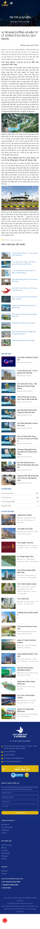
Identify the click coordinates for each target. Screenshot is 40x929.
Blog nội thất (20, 506)
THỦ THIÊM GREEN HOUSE (26, 584)
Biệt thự (4, 848)
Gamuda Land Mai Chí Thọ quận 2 (23, 323)
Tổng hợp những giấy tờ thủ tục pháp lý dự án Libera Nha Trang (27, 452)
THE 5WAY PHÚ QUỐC (25, 529)
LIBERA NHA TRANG (24, 515)
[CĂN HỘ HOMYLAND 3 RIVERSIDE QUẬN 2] (8, 672)
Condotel (4, 850)
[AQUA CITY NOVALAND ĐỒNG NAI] (8, 713)
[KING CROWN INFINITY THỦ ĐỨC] (8, 658)
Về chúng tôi (5, 824)
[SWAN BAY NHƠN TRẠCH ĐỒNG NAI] (8, 686)
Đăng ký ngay (20, 812)
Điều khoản (15, 903)
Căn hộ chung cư (6, 845)
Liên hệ (3, 833)
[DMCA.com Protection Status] (26, 775)
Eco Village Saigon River (25, 556)
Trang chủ (13, 21)
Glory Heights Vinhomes (25, 543)
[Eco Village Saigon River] (8, 560)
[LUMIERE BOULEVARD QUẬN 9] (8, 617)
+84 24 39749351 (9, 755)
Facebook (4, 871)
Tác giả (9, 903)
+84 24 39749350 (9, 751)
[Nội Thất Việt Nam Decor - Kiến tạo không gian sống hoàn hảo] (8, 467)
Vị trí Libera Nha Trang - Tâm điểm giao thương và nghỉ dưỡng (27, 386)
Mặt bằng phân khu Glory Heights (23, 340)
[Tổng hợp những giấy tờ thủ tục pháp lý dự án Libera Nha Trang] (8, 453)
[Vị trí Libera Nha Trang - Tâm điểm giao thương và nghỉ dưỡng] (8, 388)
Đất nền (4, 859)
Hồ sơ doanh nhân (20, 501)
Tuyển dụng (5, 830)
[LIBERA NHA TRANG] (8, 519)
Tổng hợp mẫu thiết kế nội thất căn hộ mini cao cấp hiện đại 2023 (27, 478)
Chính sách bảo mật (26, 903)
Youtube (4, 873)
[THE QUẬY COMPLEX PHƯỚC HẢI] (8, 361)
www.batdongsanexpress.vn (12, 761)
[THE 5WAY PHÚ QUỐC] (8, 533)
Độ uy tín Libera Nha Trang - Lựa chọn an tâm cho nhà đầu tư (27, 439)
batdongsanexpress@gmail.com (14, 758)
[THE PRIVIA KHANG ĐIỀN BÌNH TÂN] (8, 574)
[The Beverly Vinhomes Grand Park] (8, 630)
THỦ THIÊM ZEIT (23, 599)
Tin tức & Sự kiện (24, 21)
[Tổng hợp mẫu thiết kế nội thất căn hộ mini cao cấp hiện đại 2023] (8, 480)
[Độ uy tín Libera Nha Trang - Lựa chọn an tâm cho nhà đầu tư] (8, 440)
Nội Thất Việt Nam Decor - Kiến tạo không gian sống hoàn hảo (27, 465)
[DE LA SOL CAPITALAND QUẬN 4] (8, 699)
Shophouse (4, 856)
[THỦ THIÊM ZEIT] (8, 603)
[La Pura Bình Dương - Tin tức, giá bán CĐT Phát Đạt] (8, 375)
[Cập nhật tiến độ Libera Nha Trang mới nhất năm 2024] (8, 414)
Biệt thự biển (5, 853)
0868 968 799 (22, 770)
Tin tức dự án (20, 497)
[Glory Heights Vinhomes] (8, 547)
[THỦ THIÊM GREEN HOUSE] (8, 588)
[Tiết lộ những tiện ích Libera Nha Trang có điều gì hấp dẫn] (8, 401)
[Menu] (11, 3)
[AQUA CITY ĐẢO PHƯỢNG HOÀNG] (8, 644)
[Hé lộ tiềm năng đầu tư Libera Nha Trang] (8, 427)
